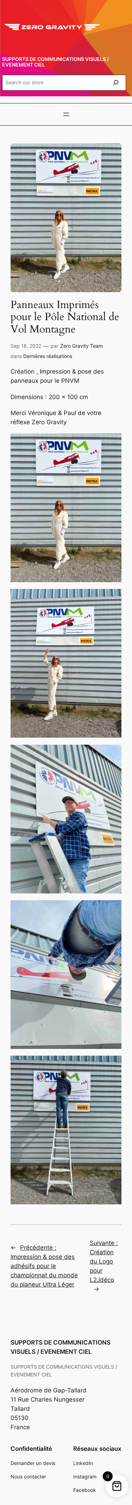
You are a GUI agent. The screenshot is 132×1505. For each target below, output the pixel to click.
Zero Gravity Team (81, 346)
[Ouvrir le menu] (66, 114)
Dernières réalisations (47, 356)
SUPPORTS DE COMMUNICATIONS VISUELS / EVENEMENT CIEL (55, 62)
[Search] (116, 82)
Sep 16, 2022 (26, 346)
